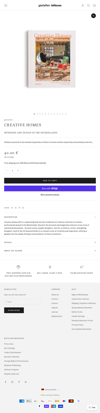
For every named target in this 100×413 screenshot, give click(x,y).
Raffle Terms (77, 312)
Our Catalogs (9, 348)
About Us (55, 295)
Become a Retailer (12, 357)
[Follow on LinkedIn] (25, 382)
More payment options (50, 195)
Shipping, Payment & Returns (84, 303)
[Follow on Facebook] (5, 382)
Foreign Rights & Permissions (16, 361)
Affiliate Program (11, 370)
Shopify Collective (11, 374)
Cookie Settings (78, 316)
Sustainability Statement (82, 308)
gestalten (8, 120)
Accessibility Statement (81, 329)
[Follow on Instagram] (12, 382)
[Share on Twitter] (16, 208)
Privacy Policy (77, 325)
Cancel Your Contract (80, 299)
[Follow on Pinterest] (19, 382)
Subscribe (14, 310)
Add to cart (50, 181)
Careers (54, 299)
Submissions (56, 316)
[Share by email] (23, 208)
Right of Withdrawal (80, 295)
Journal (54, 312)
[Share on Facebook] (12, 208)
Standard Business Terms (82, 320)
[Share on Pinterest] (19, 208)
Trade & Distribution (12, 352)
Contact (54, 303)
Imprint (54, 308)
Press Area (8, 344)
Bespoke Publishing (12, 365)
